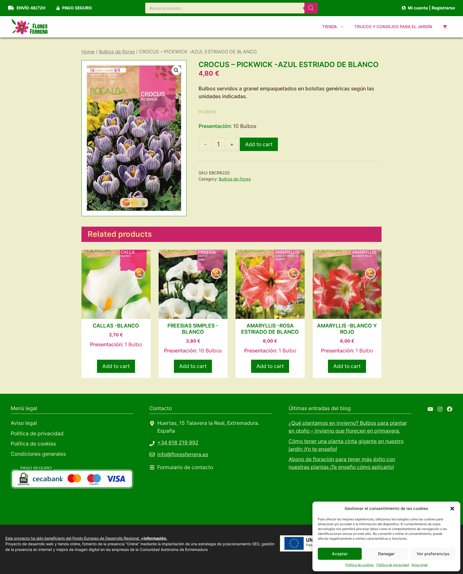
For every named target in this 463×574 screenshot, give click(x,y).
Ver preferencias (433, 553)
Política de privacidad (392, 565)
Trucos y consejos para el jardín (393, 26)
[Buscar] (311, 8)
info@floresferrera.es (182, 454)
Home (88, 51)
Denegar (386, 553)
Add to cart (258, 144)
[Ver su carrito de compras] (445, 27)
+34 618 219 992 (178, 442)
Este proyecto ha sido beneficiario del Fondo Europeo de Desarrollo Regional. (86, 538)
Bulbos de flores (117, 51)
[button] (452, 508)
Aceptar (340, 553)
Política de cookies (359, 565)
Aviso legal (420, 565)
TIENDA (329, 26)
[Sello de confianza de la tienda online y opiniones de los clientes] (51, 510)
